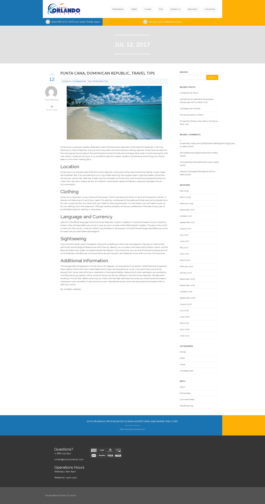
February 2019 (186, 203)
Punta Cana (98, 81)
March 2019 (185, 197)
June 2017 (184, 241)
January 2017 (186, 273)
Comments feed (187, 399)
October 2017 (186, 216)
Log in (182, 387)
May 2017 (184, 247)
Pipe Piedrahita (52, 100)
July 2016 (184, 310)
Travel (182, 364)
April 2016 (184, 329)
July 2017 (184, 235)
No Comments (52, 110)
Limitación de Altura (189, 93)
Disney (183, 352)
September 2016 (187, 298)
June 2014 (184, 336)
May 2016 (184, 323)
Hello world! (188, 146)
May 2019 (184, 191)
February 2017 (186, 266)
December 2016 (187, 279)
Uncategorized (79, 81)
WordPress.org (186, 406)
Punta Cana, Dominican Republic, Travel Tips (107, 73)
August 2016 (186, 304)
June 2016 (184, 317)
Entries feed (185, 393)
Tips (106, 81)
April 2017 (184, 254)
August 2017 (185, 228)
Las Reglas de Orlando (190, 108)
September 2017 (187, 222)
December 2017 (187, 210)
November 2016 (187, 285)
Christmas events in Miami (192, 115)
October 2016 (186, 291)
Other (182, 358)
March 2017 (185, 260)
